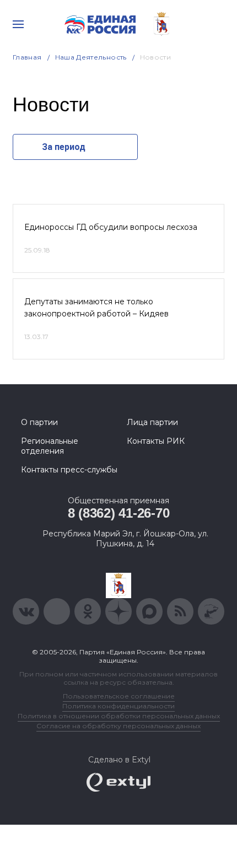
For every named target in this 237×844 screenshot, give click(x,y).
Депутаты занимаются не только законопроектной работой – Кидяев (96, 308)
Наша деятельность (91, 57)
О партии (39, 422)
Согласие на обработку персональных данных (118, 726)
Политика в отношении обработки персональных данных (119, 716)
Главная (27, 57)
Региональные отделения (49, 446)
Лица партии (152, 422)
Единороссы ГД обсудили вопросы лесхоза (110, 227)
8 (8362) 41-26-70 (119, 513)
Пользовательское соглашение (119, 696)
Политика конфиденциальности (118, 706)
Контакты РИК (156, 441)
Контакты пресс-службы (69, 470)
